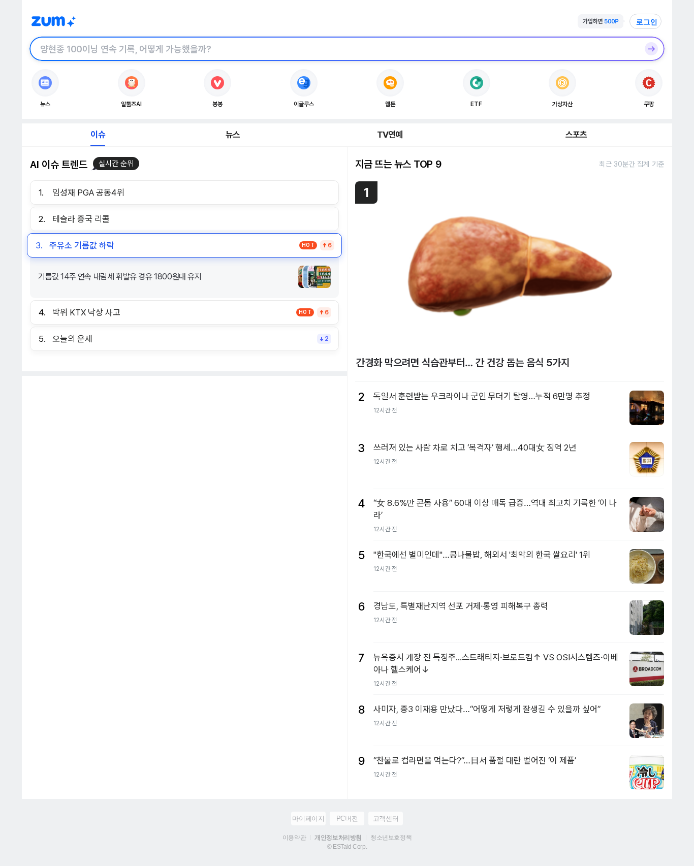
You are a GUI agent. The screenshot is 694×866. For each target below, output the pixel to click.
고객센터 (385, 818)
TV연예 (390, 135)
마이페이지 (308, 818)
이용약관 (294, 837)
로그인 (646, 22)
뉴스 (233, 135)
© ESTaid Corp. (347, 846)
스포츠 (576, 135)
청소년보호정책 (391, 837)
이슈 (97, 135)
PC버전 (347, 818)
